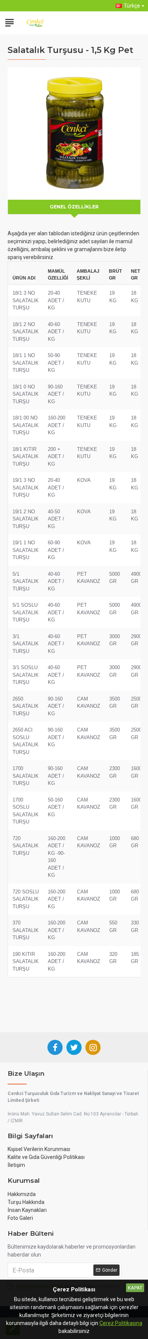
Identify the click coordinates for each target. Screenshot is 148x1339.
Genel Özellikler (74, 207)
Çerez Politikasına (120, 1323)
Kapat (135, 1288)
